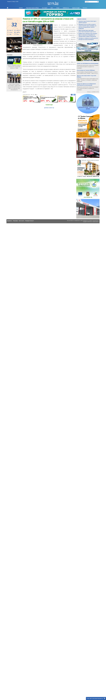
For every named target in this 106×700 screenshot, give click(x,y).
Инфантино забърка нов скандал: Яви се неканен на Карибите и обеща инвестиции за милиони (88, 35)
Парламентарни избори (32, 7)
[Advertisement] (49, 112)
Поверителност (29, 220)
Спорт (57, 7)
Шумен (21, 7)
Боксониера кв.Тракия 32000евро (86, 70)
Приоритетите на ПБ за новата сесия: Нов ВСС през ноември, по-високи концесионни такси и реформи (88, 26)
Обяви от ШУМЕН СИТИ (93, 92)
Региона (85, 7)
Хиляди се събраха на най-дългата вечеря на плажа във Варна (88, 38)
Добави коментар (49, 107)
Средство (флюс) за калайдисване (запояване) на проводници (86, 84)
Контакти (21, 220)
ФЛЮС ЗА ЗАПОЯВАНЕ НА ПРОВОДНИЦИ (87, 63)
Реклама (15, 220)
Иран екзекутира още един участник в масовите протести (87, 31)
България (44, 7)
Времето (9, 220)
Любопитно (66, 7)
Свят (52, 7)
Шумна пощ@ (75, 7)
